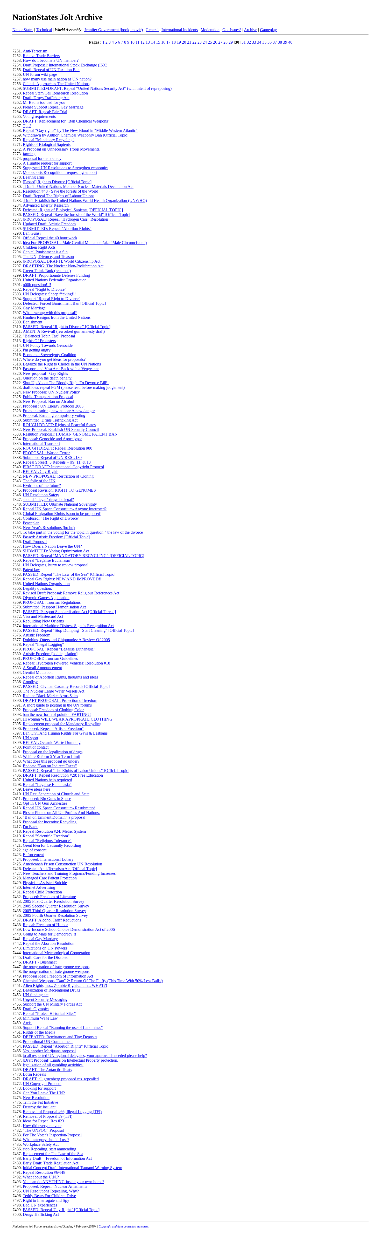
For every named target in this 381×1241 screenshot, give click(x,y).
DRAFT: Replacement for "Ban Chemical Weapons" (66, 121)
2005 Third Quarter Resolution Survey (54, 910)
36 (269, 42)
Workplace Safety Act (41, 1144)
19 (179, 42)
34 (259, 42)
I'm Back (30, 826)
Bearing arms (34, 177)
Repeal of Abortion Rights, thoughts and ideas (60, 677)
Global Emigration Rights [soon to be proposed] (62, 513)
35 (264, 42)
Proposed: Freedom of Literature (49, 896)
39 (285, 42)
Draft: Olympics (36, 1009)
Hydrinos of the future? (42, 485)
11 (137, 42)
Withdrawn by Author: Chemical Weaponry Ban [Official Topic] (75, 135)
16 (163, 42)
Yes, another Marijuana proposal (49, 1051)
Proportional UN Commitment (48, 1041)
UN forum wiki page (40, 74)
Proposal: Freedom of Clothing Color (53, 710)
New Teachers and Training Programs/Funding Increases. (70, 873)
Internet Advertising (39, 887)
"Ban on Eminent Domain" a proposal (54, 817)
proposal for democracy (42, 158)
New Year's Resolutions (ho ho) (49, 527)
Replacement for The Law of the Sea (53, 1153)
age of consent (34, 850)
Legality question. (37, 588)
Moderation (210, 30)
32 (249, 42)
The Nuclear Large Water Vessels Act (53, 691)
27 (220, 42)
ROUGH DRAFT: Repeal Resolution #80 (57, 448)
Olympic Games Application (46, 597)
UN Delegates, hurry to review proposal (55, 565)
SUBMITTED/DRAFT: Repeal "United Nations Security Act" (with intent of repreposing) (97, 88)
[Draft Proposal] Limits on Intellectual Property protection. (70, 1060)
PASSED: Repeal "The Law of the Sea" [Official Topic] (69, 574)
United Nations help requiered (47, 780)
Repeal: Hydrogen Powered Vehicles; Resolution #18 (66, 663)
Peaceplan (31, 523)
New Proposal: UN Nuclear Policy (51, 392)
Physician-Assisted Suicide (45, 882)
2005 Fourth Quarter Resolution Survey (55, 915)
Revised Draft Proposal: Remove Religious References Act (71, 593)
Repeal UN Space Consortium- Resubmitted (59, 808)
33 (254, 42)
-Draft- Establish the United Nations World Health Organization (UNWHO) (85, 200)
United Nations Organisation (46, 583)
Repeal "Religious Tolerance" (47, 840)
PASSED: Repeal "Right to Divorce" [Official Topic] (66, 326)
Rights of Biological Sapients (46, 144)
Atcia (27, 1023)
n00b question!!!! (37, 284)
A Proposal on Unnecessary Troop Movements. (61, 149)
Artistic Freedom (36, 635)
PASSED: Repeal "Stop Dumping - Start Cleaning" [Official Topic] (78, 630)
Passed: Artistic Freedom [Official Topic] (56, 537)
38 (280, 42)
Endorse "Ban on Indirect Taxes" (50, 766)
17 (168, 42)
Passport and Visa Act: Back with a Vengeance (61, 369)
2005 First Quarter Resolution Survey (53, 901)
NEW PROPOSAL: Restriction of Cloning (58, 476)
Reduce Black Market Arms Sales (50, 696)
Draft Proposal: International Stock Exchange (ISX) (65, 65)
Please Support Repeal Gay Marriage (53, 107)
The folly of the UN (39, 481)
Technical (44, 30)
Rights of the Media (39, 1032)
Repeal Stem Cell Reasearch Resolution (55, 93)
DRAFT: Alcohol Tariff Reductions (52, 920)
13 (148, 42)
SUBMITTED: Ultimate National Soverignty (60, 504)
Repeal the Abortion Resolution (48, 943)
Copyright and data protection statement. (124, 1226)
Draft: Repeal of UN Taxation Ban (51, 69)
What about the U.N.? (41, 1177)
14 (153, 42)
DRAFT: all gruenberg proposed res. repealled (61, 1079)
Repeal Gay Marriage (40, 939)
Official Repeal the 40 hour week (50, 238)
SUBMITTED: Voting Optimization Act (56, 551)
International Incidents (179, 30)
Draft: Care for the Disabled (45, 957)
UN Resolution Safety (41, 495)
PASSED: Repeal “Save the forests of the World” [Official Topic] (76, 214)
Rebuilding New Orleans (43, 621)
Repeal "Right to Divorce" (44, 289)
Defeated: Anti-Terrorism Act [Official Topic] (60, 868)
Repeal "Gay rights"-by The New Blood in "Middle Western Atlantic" (80, 130)
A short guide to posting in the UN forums (57, 705)
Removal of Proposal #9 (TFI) (47, 1116)
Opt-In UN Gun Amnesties (45, 803)
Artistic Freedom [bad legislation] (50, 654)
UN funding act (35, 995)
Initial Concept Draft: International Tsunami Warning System (72, 1167)
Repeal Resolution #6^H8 (44, 1172)
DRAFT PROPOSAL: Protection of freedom (60, 700)
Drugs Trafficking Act (41, 1214)
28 (225, 42)
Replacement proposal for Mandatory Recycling (62, 724)
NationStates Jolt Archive (57, 17)
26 (215, 42)
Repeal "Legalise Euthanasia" (47, 560)
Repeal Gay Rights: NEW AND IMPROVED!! (62, 579)
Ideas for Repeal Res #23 (43, 1121)
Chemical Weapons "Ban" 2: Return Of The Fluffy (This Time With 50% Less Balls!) (93, 981)
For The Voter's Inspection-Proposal (52, 1135)
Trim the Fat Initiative (40, 1102)
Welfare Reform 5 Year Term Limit (51, 756)
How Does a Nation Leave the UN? (52, 546)
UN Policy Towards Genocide (48, 345)
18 (174, 42)
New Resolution (36, 1097)
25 (210, 42)
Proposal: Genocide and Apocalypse (52, 439)
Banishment (32, 322)
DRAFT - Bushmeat (40, 962)
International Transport (41, 443)
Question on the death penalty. (47, 378)
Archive (250, 30)
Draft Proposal (35, 541)
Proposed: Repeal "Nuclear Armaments (55, 1186)
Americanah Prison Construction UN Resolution (62, 864)
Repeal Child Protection (42, 892)
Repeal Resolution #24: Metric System (54, 831)
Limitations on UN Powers (45, 948)
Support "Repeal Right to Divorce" (51, 298)
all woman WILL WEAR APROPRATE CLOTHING (67, 719)
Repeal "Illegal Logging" (43, 644)
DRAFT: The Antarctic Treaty (47, 1069)
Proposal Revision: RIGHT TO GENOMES (59, 490)
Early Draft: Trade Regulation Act (50, 1163)
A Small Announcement (42, 668)
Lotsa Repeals (34, 1074)
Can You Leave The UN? (44, 1093)
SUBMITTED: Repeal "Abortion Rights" (57, 228)
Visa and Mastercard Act (43, 616)
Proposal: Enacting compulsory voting (54, 415)
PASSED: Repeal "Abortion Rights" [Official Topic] (66, 1046)
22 (194, 42)
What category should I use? (46, 1139)
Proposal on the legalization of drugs (52, 752)
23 (199, 42)
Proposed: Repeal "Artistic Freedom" (53, 728)
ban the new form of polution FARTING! (57, 714)
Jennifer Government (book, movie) (113, 30)
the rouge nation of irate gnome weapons (56, 967)
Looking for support (39, 1088)
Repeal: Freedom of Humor (45, 925)
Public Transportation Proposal (48, 397)
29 (231, 42)
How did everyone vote (42, 1125)
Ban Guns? (32, 233)
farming (29, 154)
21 (189, 42)
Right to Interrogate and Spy (46, 1200)
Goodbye (30, 682)
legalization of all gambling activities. (53, 1065)
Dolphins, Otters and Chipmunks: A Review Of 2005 (66, 640)
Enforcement (33, 854)
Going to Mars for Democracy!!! (49, 934)
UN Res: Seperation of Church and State (56, 794)
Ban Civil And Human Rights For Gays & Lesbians (65, 733)
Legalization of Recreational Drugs (51, 990)
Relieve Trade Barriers (41, 55)
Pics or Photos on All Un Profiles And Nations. (61, 812)
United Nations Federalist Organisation (55, 280)
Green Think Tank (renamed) (47, 270)
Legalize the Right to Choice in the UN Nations (62, 364)
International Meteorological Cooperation (56, 953)
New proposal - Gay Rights (45, 373)
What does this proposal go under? (51, 761)
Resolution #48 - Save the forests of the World (60, 191)
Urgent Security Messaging (45, 999)
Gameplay (268, 30)
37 (275, 42)
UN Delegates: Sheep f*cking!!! (49, 294)
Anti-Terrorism (35, 51)
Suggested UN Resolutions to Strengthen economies (65, 168)
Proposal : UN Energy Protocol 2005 (53, 406)
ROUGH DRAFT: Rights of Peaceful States (59, 425)
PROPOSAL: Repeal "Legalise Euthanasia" (59, 649)
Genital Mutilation (38, 672)
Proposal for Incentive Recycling (49, 822)
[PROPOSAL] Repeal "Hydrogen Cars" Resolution (65, 219)
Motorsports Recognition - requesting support (60, 172)
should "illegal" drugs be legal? (48, 499)
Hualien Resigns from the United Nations (56, 317)
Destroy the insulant (39, 1107)
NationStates (22, 30)
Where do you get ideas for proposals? (54, 359)
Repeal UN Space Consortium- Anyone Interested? (65, 509)
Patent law (31, 569)
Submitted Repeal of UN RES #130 (52, 457)
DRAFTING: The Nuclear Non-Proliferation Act (63, 266)
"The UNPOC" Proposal (43, 1130)
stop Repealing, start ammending (49, 1149)
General (152, 30)
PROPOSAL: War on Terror (46, 453)
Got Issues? (231, 30)
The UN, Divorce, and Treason (48, 256)
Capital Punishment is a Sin (45, 252)
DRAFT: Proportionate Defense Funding (56, 275)
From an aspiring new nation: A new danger (59, 411)
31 (244, 42)
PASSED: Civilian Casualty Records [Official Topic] (66, 686)
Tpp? (27, 126)
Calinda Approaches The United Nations (56, 84)
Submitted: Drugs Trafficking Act (50, 420)
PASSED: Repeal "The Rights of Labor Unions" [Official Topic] (76, 770)
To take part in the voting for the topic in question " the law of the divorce (83, 532)
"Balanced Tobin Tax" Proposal (49, 336)
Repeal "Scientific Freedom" (46, 836)
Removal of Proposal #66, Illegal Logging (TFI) (62, 1111)
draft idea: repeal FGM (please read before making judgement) (74, 387)
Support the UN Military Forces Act (52, 1004)
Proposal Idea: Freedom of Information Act (58, 976)
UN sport (30, 738)
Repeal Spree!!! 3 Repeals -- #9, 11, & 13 (57, 462)
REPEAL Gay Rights (40, 471)
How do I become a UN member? (51, 60)
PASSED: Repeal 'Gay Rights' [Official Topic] (61, 1210)
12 (142, 42)
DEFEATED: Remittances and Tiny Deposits (60, 1037)
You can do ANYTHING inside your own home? (63, 1181)
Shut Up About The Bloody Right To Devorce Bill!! (66, 383)
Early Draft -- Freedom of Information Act (57, 1158)
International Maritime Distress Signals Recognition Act (68, 625)
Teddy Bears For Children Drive (49, 1195)
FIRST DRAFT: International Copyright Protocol (63, 467)
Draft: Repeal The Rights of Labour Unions (58, 196)
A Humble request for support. (48, 163)
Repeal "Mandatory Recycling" (48, 140)
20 (184, 42)
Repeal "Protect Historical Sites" (49, 1013)
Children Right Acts (39, 247)
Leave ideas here (36, 789)
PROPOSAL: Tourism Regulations (52, 602)
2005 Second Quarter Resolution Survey (56, 906)
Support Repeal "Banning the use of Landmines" (63, 1027)
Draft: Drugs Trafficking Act (46, 98)
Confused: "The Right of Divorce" (51, 518)
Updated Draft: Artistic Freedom (49, 224)
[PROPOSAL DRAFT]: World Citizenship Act (61, 261)
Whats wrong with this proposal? (50, 312)
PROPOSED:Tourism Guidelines (50, 658)
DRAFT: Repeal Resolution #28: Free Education (63, 775)
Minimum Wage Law (40, 1018)
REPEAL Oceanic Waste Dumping (52, 742)
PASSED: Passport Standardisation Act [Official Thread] (69, 611)
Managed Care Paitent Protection (50, 878)
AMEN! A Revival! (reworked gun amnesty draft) (64, 331)
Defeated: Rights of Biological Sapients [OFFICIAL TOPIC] (73, 210)
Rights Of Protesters (39, 340)
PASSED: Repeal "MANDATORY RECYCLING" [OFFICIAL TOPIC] (83, 555)
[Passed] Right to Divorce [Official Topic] (57, 182)
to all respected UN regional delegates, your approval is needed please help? (85, 1055)
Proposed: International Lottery (48, 859)
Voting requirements (39, 116)
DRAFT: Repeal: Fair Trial (45, 112)
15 (158, 42)
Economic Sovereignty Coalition (49, 354)
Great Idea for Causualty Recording (52, 845)
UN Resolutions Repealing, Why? (51, 1191)
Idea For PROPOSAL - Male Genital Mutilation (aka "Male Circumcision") (85, 242)
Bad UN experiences (40, 1205)
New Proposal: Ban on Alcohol (48, 401)
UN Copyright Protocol (42, 1083)
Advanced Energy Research (46, 205)
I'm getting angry (37, 350)
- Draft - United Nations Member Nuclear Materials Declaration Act (78, 186)
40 (290, 42)
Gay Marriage (34, 308)
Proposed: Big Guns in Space (47, 798)
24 (205, 42)
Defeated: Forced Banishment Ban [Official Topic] (64, 303)
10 (132, 42)
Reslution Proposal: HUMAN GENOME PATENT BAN (70, 434)
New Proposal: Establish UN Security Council (61, 429)
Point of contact (35, 747)
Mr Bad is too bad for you (44, 102)
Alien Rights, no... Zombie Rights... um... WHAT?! (65, 985)
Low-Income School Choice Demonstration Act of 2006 (69, 929)
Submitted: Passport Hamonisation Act (54, 607)
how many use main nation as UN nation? (57, 79)
